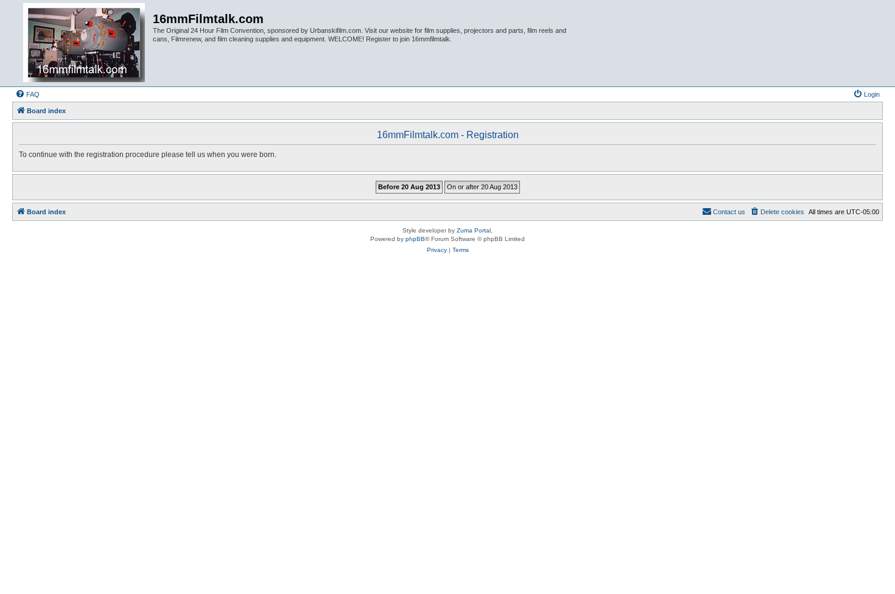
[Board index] (84, 43)
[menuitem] (27, 94)
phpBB (415, 239)
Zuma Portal (474, 230)
